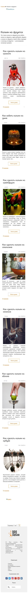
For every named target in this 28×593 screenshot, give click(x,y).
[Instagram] (12, 577)
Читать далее (14, 102)
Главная (3, 6)
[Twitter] (9, 577)
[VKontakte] (21, 577)
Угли (9, 569)
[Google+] (15, 577)
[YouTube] (18, 577)
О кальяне (6, 107)
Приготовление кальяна (14, 566)
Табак (9, 567)
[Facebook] (6, 577)
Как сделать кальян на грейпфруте (14, 181)
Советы (10, 570)
